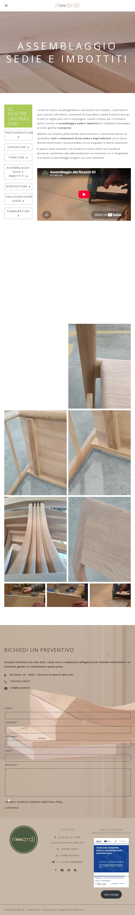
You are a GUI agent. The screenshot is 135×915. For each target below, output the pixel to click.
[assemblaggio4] (35, 279)
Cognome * (11, 723)
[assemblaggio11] (35, 539)
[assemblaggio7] (99, 366)
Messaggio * (12, 765)
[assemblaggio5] (99, 279)
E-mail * (9, 751)
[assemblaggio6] (35, 366)
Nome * (9, 708)
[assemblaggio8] (35, 452)
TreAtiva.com (77, 909)
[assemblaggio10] (99, 539)
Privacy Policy (49, 909)
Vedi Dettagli (111, 894)
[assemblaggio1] (24, 595)
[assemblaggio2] (67, 595)
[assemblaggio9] (99, 452)
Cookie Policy (33, 909)
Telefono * (11, 737)
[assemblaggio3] (110, 595)
